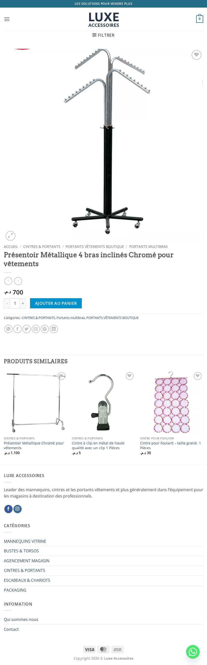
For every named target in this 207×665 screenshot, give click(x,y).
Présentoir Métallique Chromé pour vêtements (34, 445)
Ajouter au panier (56, 303)
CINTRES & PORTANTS (41, 246)
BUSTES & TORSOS (21, 551)
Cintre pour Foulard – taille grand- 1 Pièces (170, 445)
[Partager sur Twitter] (26, 329)
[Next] (203, 417)
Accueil (11, 246)
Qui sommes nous (21, 619)
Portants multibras (148, 246)
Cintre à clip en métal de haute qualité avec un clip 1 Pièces (98, 445)
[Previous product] (18, 281)
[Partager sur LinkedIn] (54, 329)
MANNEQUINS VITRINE (25, 541)
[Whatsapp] (193, 652)
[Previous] (4, 417)
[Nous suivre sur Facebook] (8, 509)
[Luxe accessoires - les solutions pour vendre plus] (103, 19)
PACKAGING (15, 590)
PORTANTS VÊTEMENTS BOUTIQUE (95, 246)
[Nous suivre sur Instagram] (17, 509)
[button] (7, 19)
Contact (11, 629)
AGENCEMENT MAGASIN (26, 561)
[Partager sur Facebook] (17, 329)
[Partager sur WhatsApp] (8, 329)
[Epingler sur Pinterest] (45, 329)
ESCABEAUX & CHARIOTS (27, 580)
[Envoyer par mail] (36, 329)
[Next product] (8, 281)
